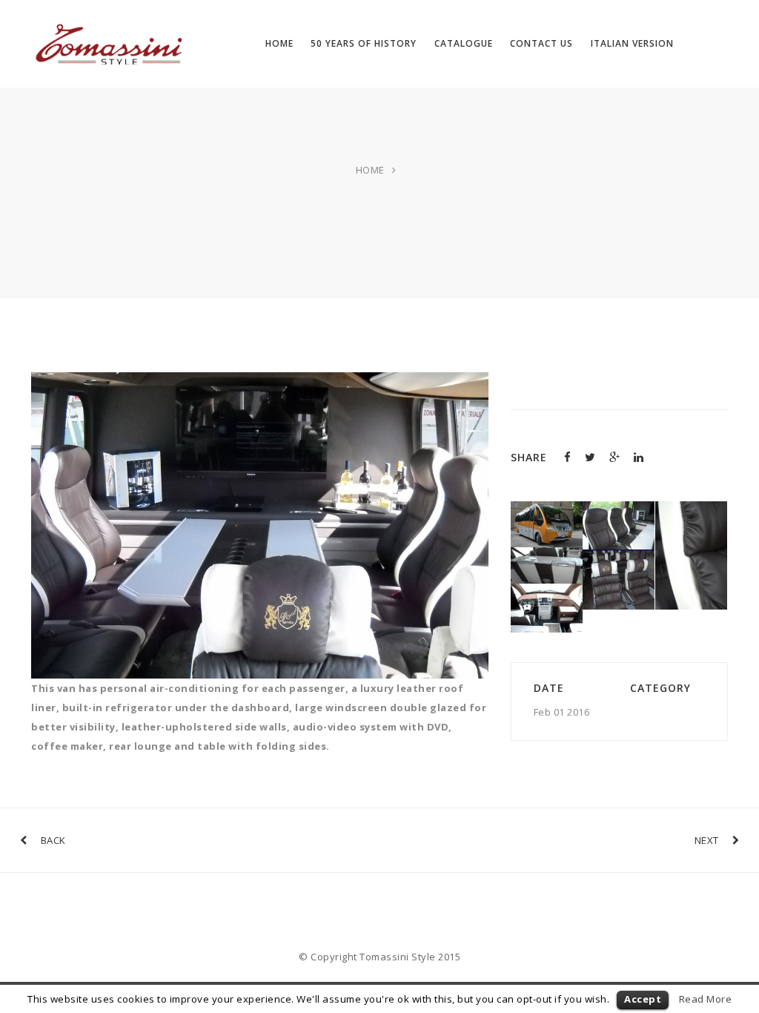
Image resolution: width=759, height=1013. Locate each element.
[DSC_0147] (619, 511)
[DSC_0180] (547, 557)
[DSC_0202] (547, 593)
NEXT (707, 840)
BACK (53, 840)
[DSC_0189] (619, 559)
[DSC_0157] (691, 511)
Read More (705, 999)
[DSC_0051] (547, 511)
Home (370, 169)
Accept (642, 999)
